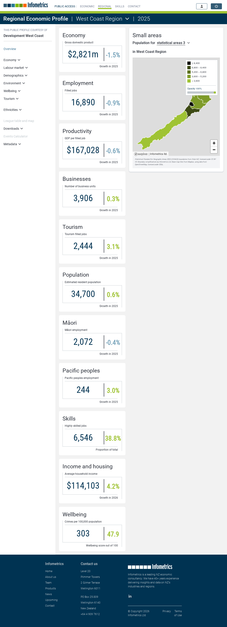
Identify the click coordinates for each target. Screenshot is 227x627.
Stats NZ (195, 159)
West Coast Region (99, 18)
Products (50, 588)
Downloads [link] (11, 128)
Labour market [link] (14, 67)
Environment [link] (12, 83)
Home (48, 571)
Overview (10, 49)
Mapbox (141, 154)
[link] (216, 6)
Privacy (166, 611)
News (48, 594)
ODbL (161, 165)
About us (50, 577)
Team (48, 582)
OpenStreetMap (141, 165)
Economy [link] (10, 60)
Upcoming (51, 600)
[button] (87, 6)
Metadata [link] (10, 144)
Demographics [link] (13, 75)
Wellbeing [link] (10, 91)
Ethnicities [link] (11, 110)
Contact (50, 605)
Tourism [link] (9, 98)
